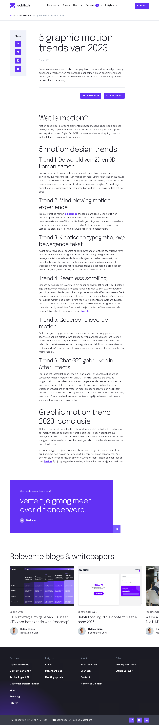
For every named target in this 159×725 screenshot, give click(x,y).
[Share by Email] (18, 52)
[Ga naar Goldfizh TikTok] (131, 720)
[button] (53, 5)
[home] (20, 5)
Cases (66, 5)
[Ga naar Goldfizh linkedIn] (146, 720)
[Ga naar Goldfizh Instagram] (139, 720)
